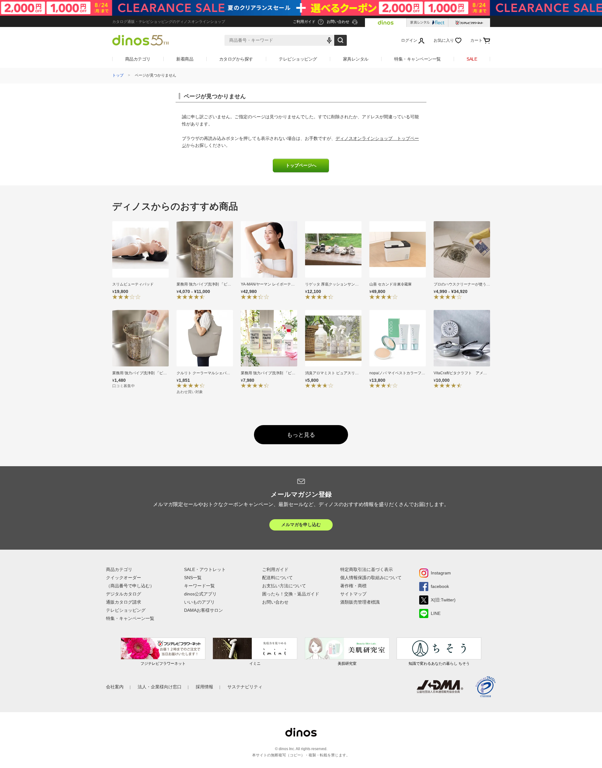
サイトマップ (353, 593)
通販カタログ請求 (123, 602)
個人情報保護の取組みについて (371, 577)
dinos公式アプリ (200, 593)
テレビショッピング (298, 58)
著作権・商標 (353, 585)
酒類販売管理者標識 (360, 602)
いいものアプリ (199, 602)
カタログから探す (236, 58)
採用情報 (204, 686)
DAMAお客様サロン (203, 610)
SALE (472, 58)
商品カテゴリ (137, 58)
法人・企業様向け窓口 (160, 686)
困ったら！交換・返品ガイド (290, 593)
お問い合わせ (275, 602)
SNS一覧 (193, 577)
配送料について (277, 577)
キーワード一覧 (199, 585)
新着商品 (184, 58)
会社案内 (115, 686)
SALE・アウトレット (205, 569)
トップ (118, 75)
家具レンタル (355, 58)
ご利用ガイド (275, 569)
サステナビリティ (244, 686)
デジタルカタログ (123, 593)
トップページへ (301, 165)
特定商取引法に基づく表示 (366, 569)
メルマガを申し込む (301, 524)
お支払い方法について (284, 585)
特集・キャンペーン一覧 (417, 58)
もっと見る (301, 435)
